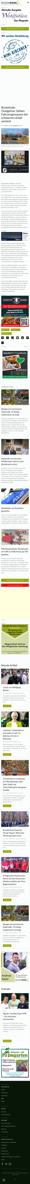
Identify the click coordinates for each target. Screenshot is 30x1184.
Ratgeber (4, 1120)
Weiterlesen (7, 1041)
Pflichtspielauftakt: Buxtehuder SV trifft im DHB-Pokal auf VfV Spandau (15, 552)
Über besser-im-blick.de (8, 1142)
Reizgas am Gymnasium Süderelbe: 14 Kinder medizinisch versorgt (11, 412)
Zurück (4, 346)
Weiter (25, 346)
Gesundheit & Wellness (8, 1126)
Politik (3, 1090)
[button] (28, 2)
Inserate (3, 1112)
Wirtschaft (4, 1093)
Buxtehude (5, 333)
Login (3, 1159)
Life (21, 126)
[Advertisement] (15, 90)
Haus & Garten (5, 1123)
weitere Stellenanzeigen (14, 585)
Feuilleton (4, 1096)
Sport (3, 1101)
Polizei (4, 329)
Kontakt (3, 1148)
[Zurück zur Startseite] (10, 2)
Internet (3, 1129)
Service (3, 1108)
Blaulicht (14, 329)
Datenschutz (5, 1154)
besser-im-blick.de (7, 1139)
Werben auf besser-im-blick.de (10, 1157)
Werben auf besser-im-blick (14, 29)
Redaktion (4, 1145)
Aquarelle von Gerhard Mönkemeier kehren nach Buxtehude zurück (12, 461)
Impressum (4, 1151)
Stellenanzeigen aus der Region (14, 67)
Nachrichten (5, 1087)
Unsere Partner (5, 1115)
